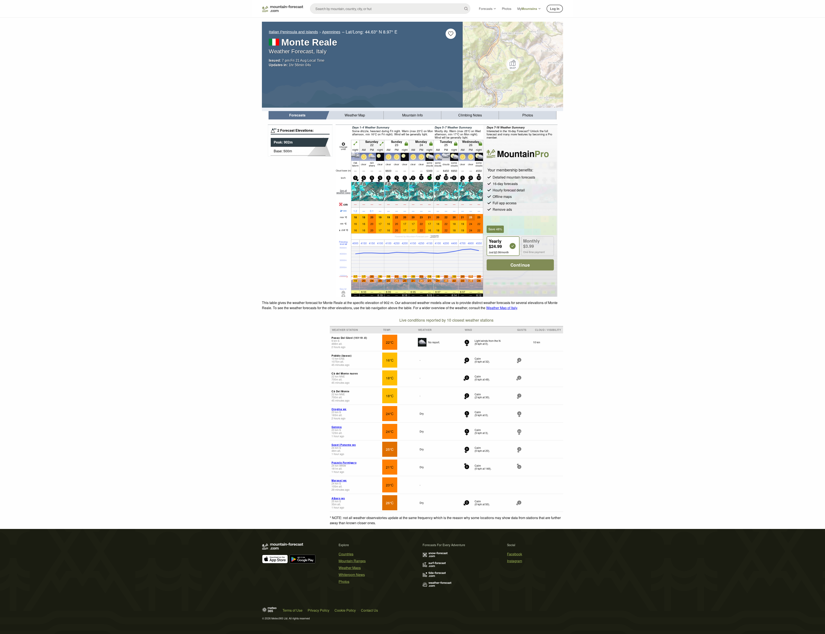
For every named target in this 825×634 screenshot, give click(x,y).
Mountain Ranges (352, 560)
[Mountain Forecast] (282, 8)
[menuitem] (297, 115)
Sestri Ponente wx (344, 445)
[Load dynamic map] (513, 64)
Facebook (514, 554)
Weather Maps (350, 567)
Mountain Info (412, 115)
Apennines (331, 32)
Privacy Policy (318, 610)
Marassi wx (339, 480)
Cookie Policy (345, 610)
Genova (337, 427)
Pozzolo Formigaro (344, 462)
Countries (346, 554)
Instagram (514, 560)
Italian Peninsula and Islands (293, 32)
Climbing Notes (470, 115)
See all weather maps (343, 191)
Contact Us (369, 610)
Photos (506, 8)
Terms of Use (292, 610)
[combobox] (390, 8)
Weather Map (355, 115)
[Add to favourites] (451, 34)
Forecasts (485, 8)
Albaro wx (338, 498)
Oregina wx (339, 409)
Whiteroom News (352, 574)
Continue (520, 265)
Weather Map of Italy (501, 307)
